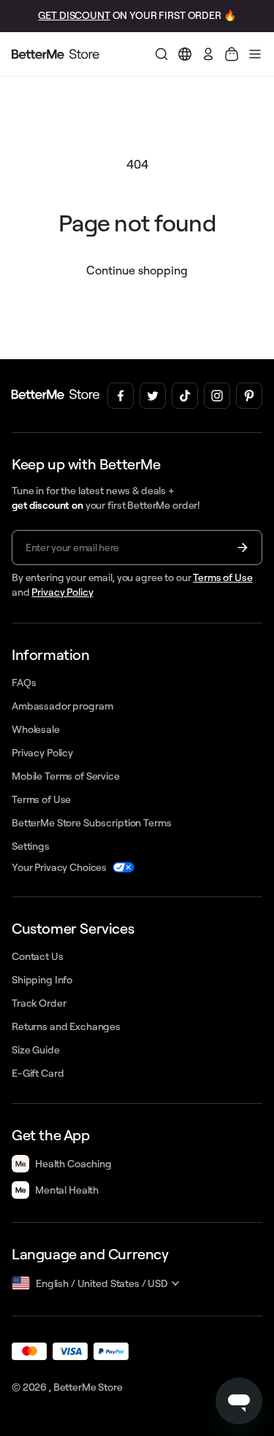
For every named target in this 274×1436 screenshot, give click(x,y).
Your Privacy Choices (59, 867)
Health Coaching (73, 1163)
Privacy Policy (62, 592)
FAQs (24, 682)
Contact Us (38, 956)
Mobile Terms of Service (66, 776)
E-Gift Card (38, 1073)
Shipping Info (42, 979)
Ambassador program (62, 706)
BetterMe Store (88, 1387)
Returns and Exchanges (66, 1026)
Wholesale (36, 729)
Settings (31, 846)
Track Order (39, 1003)
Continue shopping (137, 270)
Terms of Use (222, 577)
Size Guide (36, 1049)
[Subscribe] (242, 547)
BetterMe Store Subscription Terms (91, 822)
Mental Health (67, 1190)
